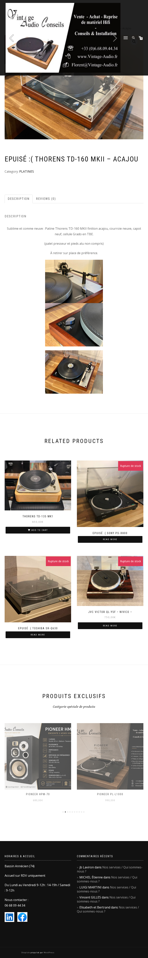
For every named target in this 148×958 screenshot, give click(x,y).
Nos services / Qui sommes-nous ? (109, 869)
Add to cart (39, 530)
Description (18, 199)
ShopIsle (25, 952)
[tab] (19, 199)
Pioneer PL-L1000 (110, 794)
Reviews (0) (46, 199)
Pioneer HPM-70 (38, 794)
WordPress (48, 952)
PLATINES (26, 171)
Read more (110, 539)
